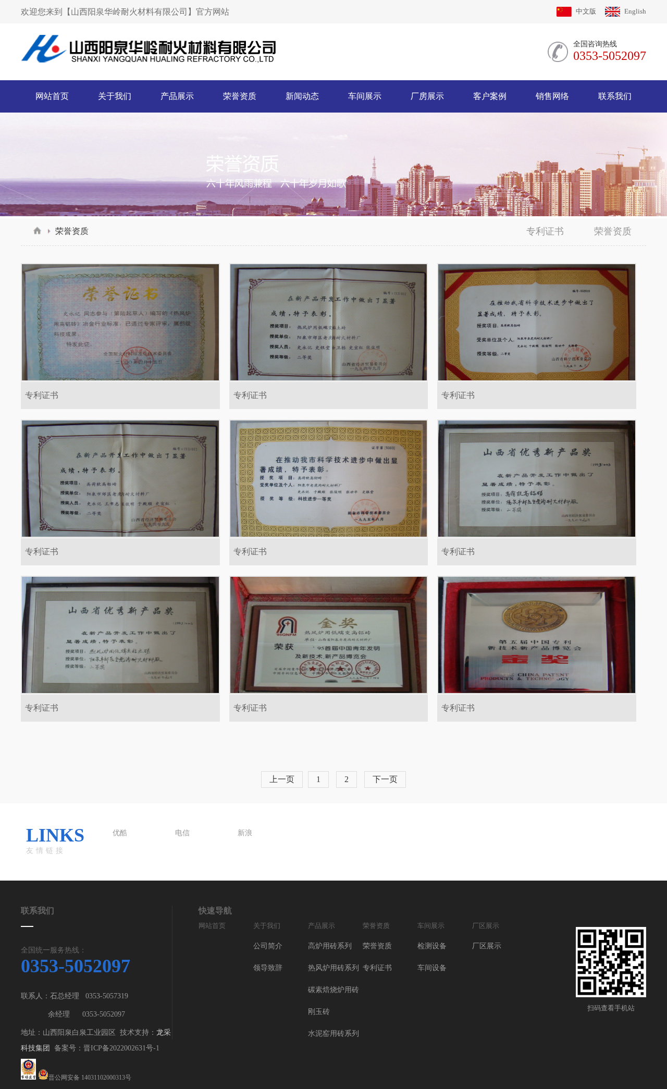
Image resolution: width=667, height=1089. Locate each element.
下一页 (385, 779)
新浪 (245, 833)
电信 (182, 833)
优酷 (120, 833)
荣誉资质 (72, 231)
